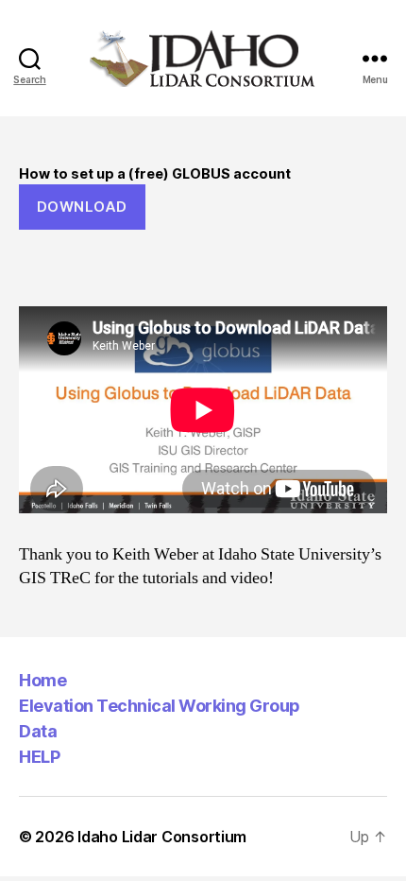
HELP (39, 757)
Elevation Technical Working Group (159, 706)
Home (42, 680)
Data (38, 731)
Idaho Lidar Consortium (161, 836)
